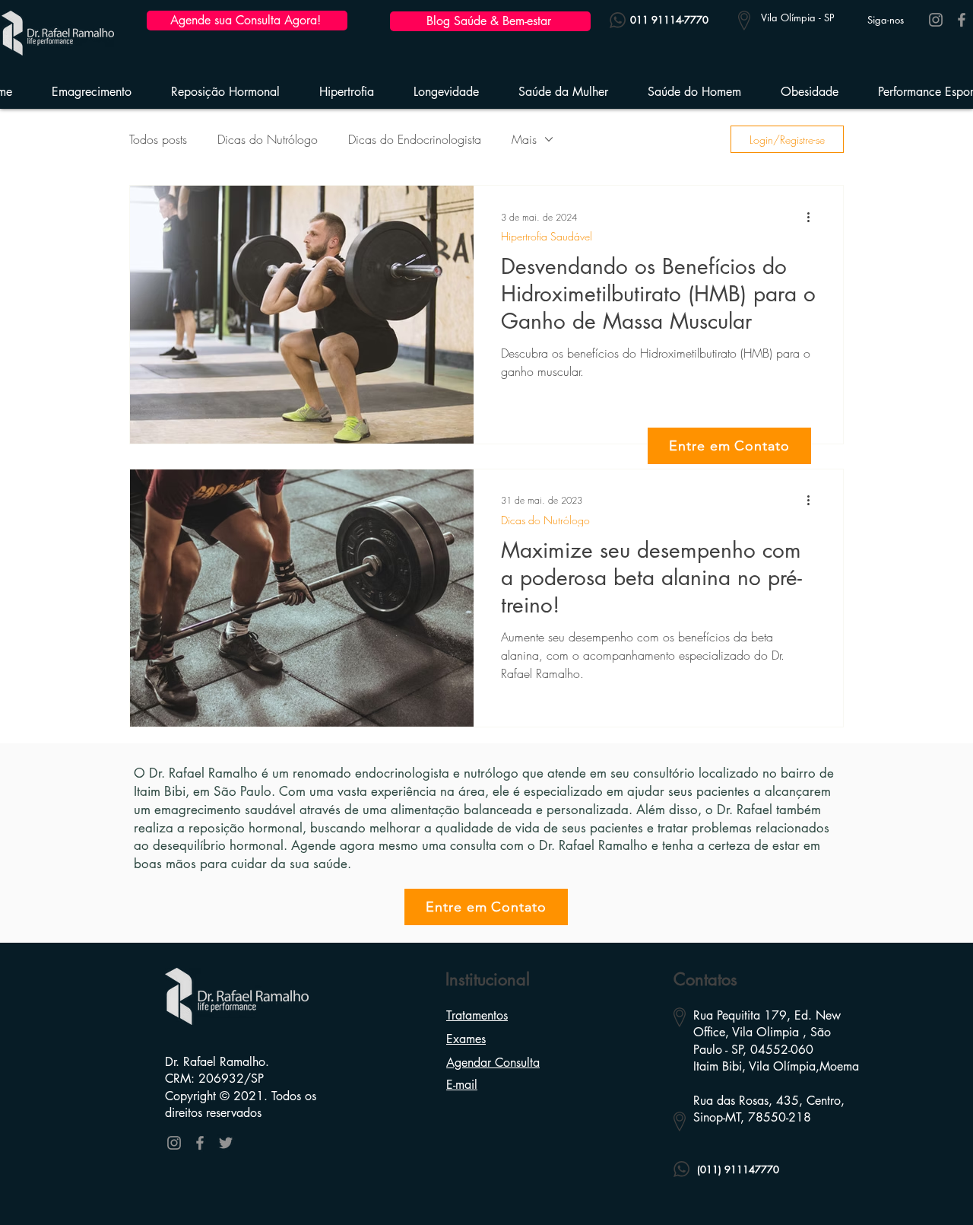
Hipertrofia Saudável (546, 236)
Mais (524, 139)
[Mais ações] (813, 217)
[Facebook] (961, 20)
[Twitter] (226, 1143)
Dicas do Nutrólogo (267, 139)
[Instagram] (936, 20)
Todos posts (158, 139)
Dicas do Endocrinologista (414, 139)
